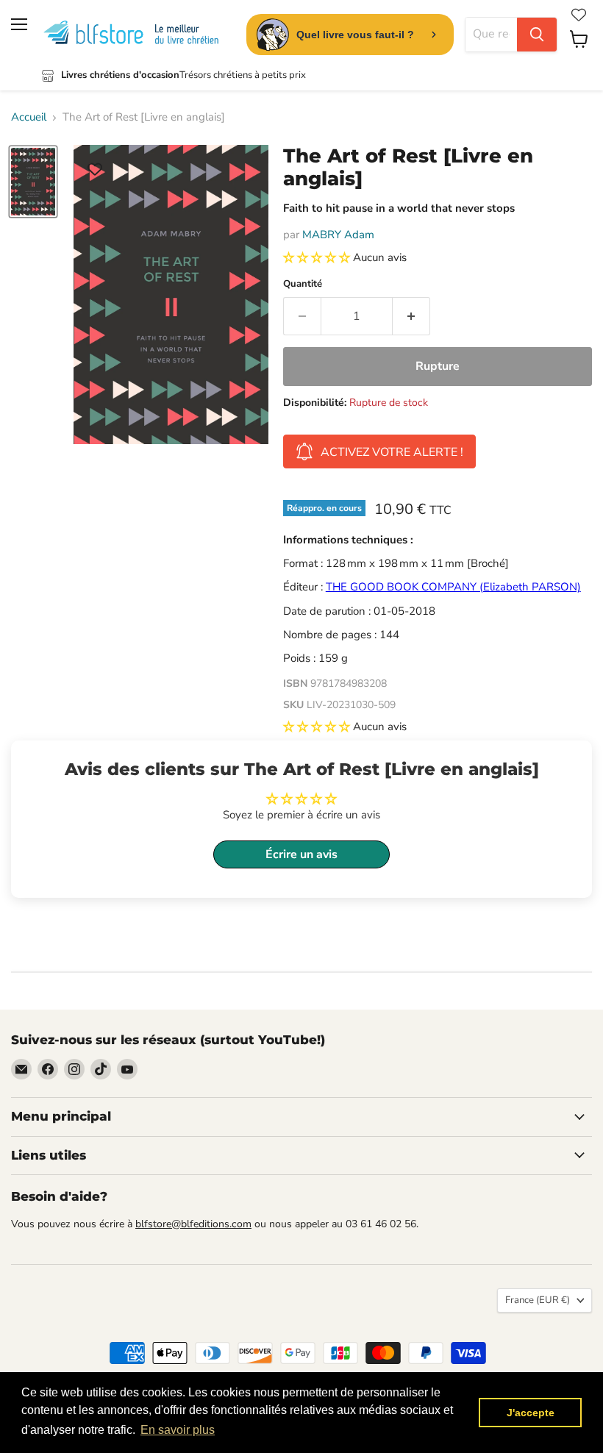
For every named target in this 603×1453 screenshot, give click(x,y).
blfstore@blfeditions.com (193, 1224)
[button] (318, 257)
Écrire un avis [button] (301, 854)
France (537, 1300)
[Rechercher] (537, 34)
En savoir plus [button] (177, 1430)
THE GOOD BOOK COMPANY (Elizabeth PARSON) (453, 586)
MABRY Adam (338, 234)
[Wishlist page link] (578, 14)
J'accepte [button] (530, 1412)
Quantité (302, 284)
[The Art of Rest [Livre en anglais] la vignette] (33, 181)
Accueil (28, 117)
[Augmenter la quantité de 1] (411, 316)
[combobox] (491, 34)
